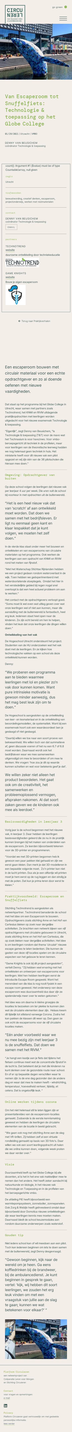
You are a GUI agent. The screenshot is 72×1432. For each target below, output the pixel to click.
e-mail (7, 1397)
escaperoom (48, 198)
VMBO (34, 133)
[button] (9, 1340)
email (11, 227)
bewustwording (14, 198)
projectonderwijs (14, 201)
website (10, 250)
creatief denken (31, 198)
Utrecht (25, 133)
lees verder (9, 1423)
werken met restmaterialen (38, 201)
